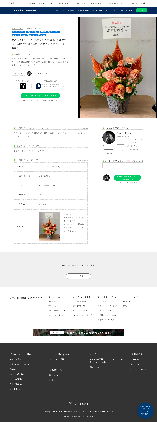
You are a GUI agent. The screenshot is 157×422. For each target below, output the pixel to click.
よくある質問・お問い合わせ (115, 3)
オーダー (141, 10)
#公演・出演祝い (32, 32)
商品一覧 (71, 10)
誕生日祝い (54, 375)
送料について (135, 364)
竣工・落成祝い (16, 384)
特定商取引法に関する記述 (81, 411)
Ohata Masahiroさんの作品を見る (127, 183)
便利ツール (94, 367)
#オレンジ (15, 35)
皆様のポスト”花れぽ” (106, 320)
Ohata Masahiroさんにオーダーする (40, 96)
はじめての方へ (58, 10)
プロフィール (108, 147)
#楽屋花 (24, 35)
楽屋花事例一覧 (79, 306)
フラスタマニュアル (105, 310)
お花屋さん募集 (56, 411)
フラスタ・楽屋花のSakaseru (23, 10)
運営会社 (45, 411)
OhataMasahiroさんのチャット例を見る (41, 100)
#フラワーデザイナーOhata (50, 32)
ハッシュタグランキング (82, 315)
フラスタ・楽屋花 (63, 3)
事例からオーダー (55, 306)
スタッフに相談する (56, 315)
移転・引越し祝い (17, 374)
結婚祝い (53, 380)
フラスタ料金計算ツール (57, 310)
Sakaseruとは (128, 301)
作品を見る (109, 153)
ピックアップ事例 (80, 310)
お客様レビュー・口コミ (107, 315)
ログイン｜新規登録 (139, 3)
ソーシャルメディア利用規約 (104, 411)
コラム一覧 (102, 301)
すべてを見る (15, 359)
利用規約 (67, 411)
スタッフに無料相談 (138, 369)
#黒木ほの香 (33, 35)
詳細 (40, 28)
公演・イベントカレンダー (108, 306)
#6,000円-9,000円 (18, 32)
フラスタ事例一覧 (80, 301)
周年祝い (13, 369)
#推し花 (42, 35)
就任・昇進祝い (16, 379)
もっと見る (78, 276)
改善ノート (127, 306)
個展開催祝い (15, 389)
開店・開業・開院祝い (19, 364)
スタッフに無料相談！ (145, 410)
